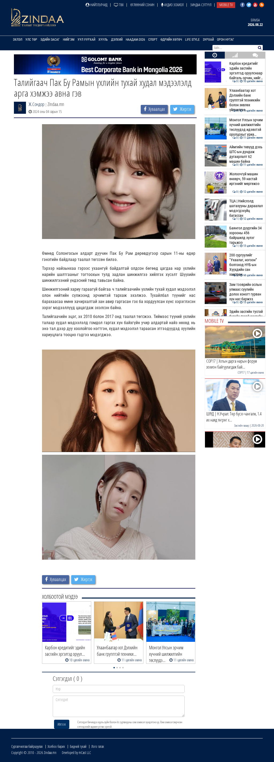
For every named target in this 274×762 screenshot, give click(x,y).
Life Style (192, 39)
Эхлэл (17, 39)
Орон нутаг (225, 39)
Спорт (152, 39)
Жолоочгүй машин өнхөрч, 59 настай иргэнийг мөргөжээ (246, 179)
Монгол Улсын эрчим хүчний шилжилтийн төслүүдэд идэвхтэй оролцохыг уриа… (246, 127)
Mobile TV (226, 4)
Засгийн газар (241, 425)
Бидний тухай (78, 746)
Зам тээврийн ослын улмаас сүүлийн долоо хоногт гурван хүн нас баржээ (246, 292)
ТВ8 (121, 4)
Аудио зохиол (173, 4)
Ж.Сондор (36, 104)
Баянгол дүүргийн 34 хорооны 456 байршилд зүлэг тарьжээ (246, 235)
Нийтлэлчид (98, 4)
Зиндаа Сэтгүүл (200, 4)
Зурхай (208, 39)
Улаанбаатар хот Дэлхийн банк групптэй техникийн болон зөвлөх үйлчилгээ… (246, 100)
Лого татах (97, 746)
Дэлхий (117, 39)
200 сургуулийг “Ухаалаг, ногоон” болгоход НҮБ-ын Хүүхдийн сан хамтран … (246, 265)
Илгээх (62, 724)
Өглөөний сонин (142, 4)
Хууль (103, 39)
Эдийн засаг (50, 39)
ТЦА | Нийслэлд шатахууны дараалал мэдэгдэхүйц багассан (246, 208)
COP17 (241, 372)
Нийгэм (68, 39)
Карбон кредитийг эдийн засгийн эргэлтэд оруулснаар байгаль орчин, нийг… (246, 71)
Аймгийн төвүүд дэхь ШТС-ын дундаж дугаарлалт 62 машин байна (246, 154)
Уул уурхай (86, 39)
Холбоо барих (56, 746)
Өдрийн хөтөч (171, 39)
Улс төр (31, 39)
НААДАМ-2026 (135, 39)
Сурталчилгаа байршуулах (27, 746)
